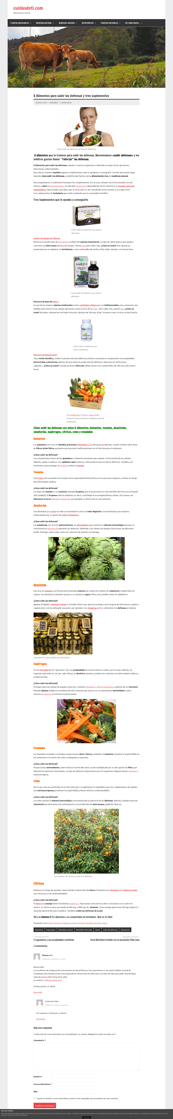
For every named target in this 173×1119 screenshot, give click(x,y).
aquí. (122, 308)
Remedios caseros (65, 930)
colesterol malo (129, 890)
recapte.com (75, 415)
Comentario (40, 1040)
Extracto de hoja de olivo (45, 355)
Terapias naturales (109, 23)
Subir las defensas (110, 930)
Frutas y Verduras (55, 923)
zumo (53, 511)
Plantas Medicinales (19, 23)
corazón (63, 465)
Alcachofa (39, 930)
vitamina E (56, 499)
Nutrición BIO (88, 23)
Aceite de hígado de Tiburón (47, 238)
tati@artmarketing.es (53, 980)
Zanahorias (125, 930)
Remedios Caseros (67, 23)
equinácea (80, 186)
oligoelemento (57, 186)
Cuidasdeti (53, 102)
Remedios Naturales (93, 923)
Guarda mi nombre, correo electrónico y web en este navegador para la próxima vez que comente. (77, 1098)
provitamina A (108, 687)
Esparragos (50, 930)
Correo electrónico (43, 1084)
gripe (94, 308)
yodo (64, 515)
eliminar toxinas (58, 604)
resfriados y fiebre (88, 305)
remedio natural (125, 186)
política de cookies (162, 1113)
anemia (80, 465)
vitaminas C (83, 444)
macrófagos (63, 241)
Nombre (38, 1076)
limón (38, 903)
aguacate (66, 499)
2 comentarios (66, 102)
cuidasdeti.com (28, 8)
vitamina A (73, 515)
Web (35, 1091)
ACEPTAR (86, 1117)
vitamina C (133, 771)
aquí (84, 245)
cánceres (47, 694)
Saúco (55, 301)
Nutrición (81, 923)
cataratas (113, 890)
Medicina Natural (44, 23)
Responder (38, 992)
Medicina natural (69, 923)
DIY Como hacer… (132, 23)
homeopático (40, 189)
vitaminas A (93, 608)
